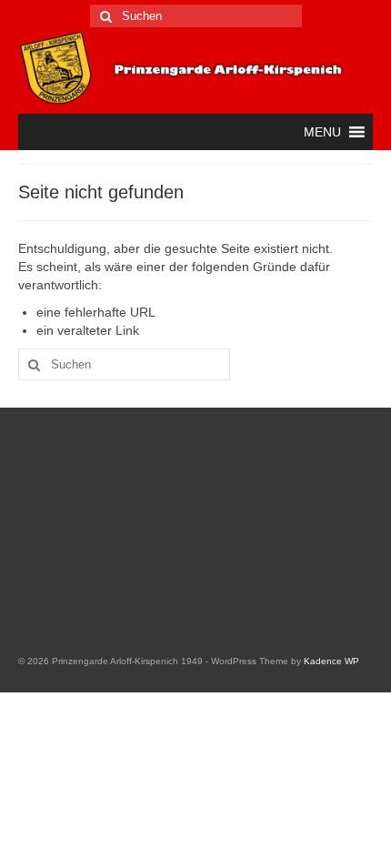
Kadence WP (331, 661)
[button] (322, 132)
